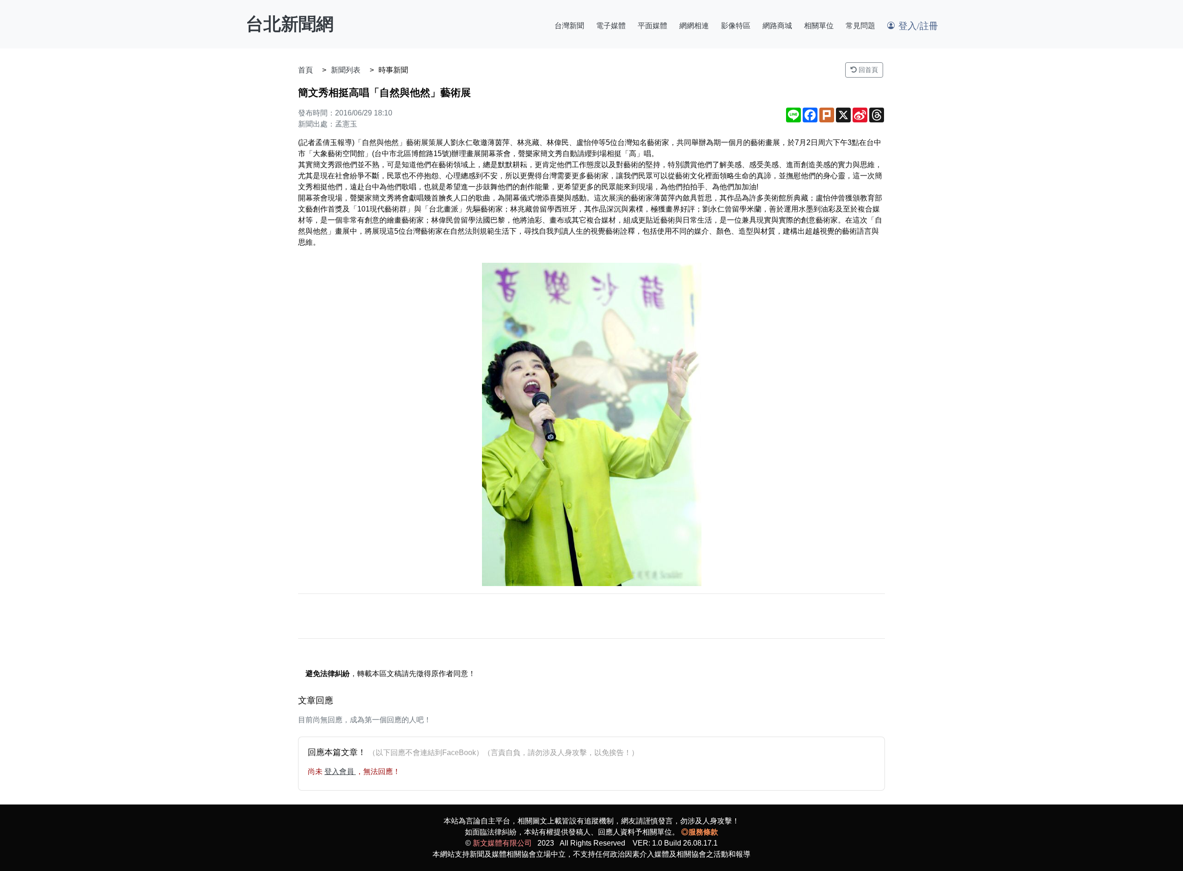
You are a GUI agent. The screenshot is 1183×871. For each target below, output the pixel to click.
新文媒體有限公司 (502, 843)
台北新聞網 (290, 24)
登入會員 (340, 771)
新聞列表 (345, 70)
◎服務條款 (699, 832)
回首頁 (867, 69)
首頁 (305, 70)
